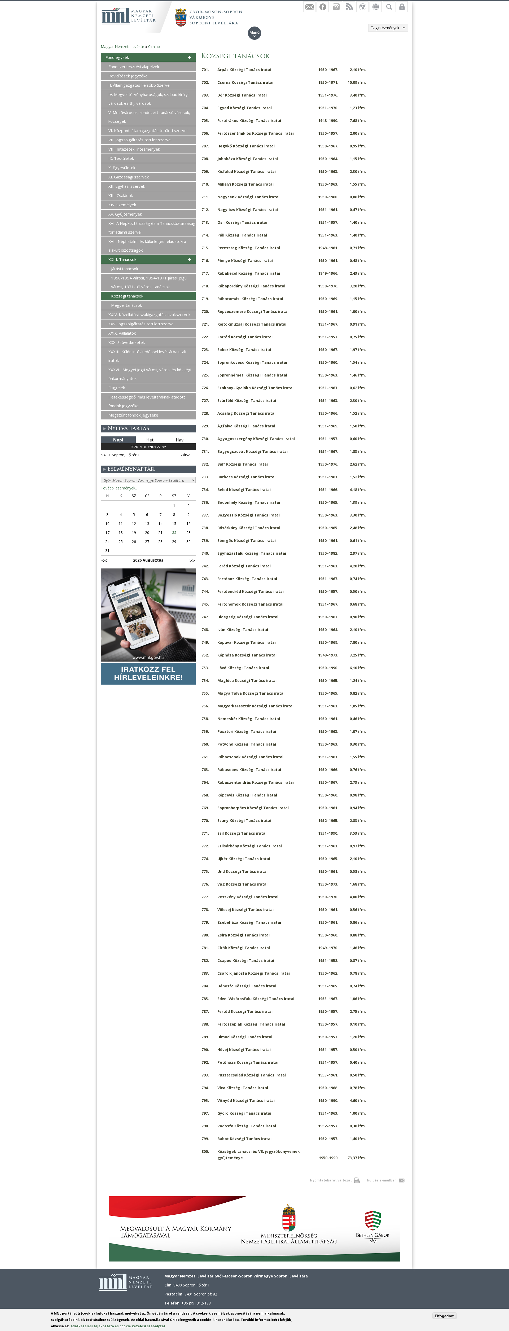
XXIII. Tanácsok (122, 259)
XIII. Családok (120, 195)
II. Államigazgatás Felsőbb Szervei (139, 85)
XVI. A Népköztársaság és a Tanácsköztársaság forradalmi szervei (151, 228)
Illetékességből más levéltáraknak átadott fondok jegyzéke (146, 401)
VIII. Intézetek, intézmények (134, 149)
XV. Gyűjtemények (125, 214)
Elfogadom (444, 1316)
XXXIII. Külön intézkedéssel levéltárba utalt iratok (147, 356)
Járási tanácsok (124, 268)
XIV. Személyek (122, 204)
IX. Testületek (121, 158)
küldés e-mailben (382, 1180)
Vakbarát (362, 6)
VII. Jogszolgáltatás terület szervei (140, 139)
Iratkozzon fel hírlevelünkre (309, 6)
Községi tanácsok (127, 296)
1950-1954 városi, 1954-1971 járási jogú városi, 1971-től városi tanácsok (149, 282)
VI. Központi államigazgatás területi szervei (147, 130)
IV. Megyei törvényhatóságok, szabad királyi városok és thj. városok (148, 99)
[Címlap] (128, 16)
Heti (150, 440)
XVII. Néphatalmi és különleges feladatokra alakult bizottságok (147, 246)
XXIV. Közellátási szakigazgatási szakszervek (149, 314)
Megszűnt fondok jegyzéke (133, 415)
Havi (180, 440)
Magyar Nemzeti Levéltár (122, 46)
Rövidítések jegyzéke (128, 75)
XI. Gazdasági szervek (128, 176)
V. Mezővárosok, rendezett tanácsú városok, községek (149, 117)
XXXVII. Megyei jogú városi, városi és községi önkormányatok (149, 374)
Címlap (154, 46)
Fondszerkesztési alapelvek (133, 66)
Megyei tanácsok (126, 305)
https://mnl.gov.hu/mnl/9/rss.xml (349, 6)
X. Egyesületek (121, 167)
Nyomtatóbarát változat (331, 1180)
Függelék (116, 387)
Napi (118, 440)
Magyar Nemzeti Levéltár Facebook (323, 6)
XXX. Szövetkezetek (126, 342)
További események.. (119, 488)
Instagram (336, 6)
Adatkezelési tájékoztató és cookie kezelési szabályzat (118, 1326)
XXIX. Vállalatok (122, 333)
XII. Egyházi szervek (126, 186)
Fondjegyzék (117, 57)
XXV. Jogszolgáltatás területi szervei (141, 323)
